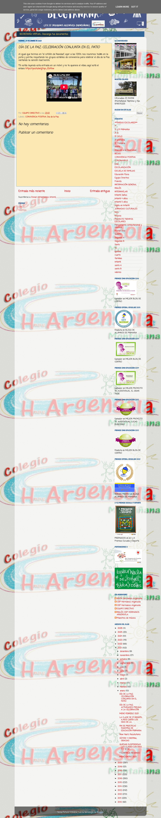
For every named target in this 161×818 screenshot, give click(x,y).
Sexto (117, 244)
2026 (120, 628)
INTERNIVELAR (121, 191)
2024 (120, 636)
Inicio (67, 191)
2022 (120, 643)
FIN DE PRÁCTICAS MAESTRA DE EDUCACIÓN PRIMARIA (130, 728)
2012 (120, 794)
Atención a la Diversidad (125, 150)
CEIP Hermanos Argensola (129, 602)
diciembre (124, 651)
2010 (120, 802)
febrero (123, 686)
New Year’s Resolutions (130, 734)
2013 (120, 790)
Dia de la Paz (53, 116)
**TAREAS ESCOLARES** (126, 122)
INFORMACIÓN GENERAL (126, 184)
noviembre (125, 655)
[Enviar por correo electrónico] (57, 113)
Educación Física (122, 174)
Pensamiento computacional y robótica (128, 226)
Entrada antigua (100, 191)
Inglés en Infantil (122, 205)
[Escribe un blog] (59, 113)
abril (122, 678)
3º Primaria (120, 143)
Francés (118, 181)
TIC (116, 248)
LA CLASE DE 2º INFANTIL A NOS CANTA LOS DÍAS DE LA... (130, 720)
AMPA (117, 146)
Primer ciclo (120, 230)
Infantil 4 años (121, 198)
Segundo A (119, 237)
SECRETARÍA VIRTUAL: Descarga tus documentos (43, 34)
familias (118, 258)
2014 (120, 786)
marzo (123, 682)
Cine (116, 164)
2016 (120, 778)
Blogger (100, 812)
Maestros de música (126, 618)
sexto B (118, 268)
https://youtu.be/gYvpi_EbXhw (39, 68)
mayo (123, 674)
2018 (120, 770)
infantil (118, 261)
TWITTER (22, 210)
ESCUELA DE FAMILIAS (125, 170)
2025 (120, 632)
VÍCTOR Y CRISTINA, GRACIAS (128, 739)
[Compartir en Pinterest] (65, 113)
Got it (134, 6)
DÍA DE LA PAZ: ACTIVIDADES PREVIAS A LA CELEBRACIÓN (130, 707)
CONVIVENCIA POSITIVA (35, 116)
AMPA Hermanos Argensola (129, 598)
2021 (120, 647)
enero (123, 690)
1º (115, 126)
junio (122, 671)
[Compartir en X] (61, 113)
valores (118, 272)
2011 (120, 798)
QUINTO (118, 234)
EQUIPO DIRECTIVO (125, 609)
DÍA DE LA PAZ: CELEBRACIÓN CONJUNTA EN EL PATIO (128, 697)
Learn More (122, 6)
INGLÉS (118, 188)
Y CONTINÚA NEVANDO (129, 752)
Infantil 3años (121, 195)
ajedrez (118, 251)
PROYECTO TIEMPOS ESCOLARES (124, 220)
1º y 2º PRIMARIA (122, 129)
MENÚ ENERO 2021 (128, 756)
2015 (120, 782)
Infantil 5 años (121, 201)
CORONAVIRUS (121, 160)
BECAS (118, 153)
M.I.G (117, 212)
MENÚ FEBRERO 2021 (129, 713)
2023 (120, 640)
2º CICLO (118, 136)
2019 (120, 766)
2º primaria (120, 139)
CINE (20, 206)
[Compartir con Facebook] (63, 113)
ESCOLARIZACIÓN (123, 167)
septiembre (125, 663)
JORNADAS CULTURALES (126, 208)
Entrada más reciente (31, 191)
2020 (120, 762)
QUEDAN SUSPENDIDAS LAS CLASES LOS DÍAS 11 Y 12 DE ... (130, 747)
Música (118, 215)
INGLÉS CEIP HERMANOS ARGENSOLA (128, 613)
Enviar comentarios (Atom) (43, 197)
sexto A (118, 265)
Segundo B (119, 241)
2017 (120, 774)
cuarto (118, 254)
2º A (116, 132)
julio (122, 667)
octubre (124, 659)
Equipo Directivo (122, 177)
